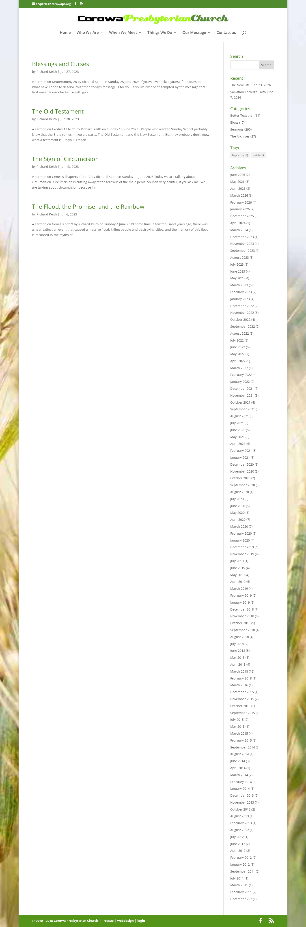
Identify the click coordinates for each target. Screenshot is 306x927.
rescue (108, 920)
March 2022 (239, 368)
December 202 (241, 899)
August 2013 (239, 816)
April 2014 (238, 768)
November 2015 (242, 699)
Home (65, 33)
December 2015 (242, 692)
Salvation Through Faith (248, 92)
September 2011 (242, 871)
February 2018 (241, 678)
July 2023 (237, 264)
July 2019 (237, 561)
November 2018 (242, 616)
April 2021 (238, 443)
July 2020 (237, 499)
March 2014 (239, 775)
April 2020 (238, 519)
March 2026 (239, 195)
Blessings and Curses (60, 64)
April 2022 (238, 361)
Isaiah (258, 155)
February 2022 (241, 374)
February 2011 (241, 892)
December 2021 (242, 388)
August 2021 (239, 416)
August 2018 (239, 637)
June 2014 (237, 761)
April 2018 (238, 664)
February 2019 (241, 595)
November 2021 (242, 395)
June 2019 (237, 568)
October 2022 (240, 319)
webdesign (125, 920)
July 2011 (237, 878)
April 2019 (238, 581)
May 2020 (237, 512)
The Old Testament (58, 111)
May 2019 (237, 575)
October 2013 (240, 809)
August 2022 (239, 333)
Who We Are (88, 33)
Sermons (237, 129)
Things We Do (159, 33)
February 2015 (241, 740)
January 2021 (240, 457)
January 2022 (240, 381)
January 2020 (240, 540)
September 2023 (242, 250)
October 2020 (240, 478)
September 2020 (242, 485)
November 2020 (242, 471)
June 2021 (237, 430)
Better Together (242, 115)
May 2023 (237, 278)
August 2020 (239, 492)
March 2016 (239, 685)
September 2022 (242, 326)
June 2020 (237, 506)
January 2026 (240, 209)
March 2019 (239, 588)
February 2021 (241, 450)
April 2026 (238, 188)
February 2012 (241, 857)
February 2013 (241, 823)
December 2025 (242, 216)
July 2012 (237, 837)
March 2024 (239, 230)
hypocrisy (240, 155)
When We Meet (123, 33)
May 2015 (237, 726)
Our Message (194, 33)
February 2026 (241, 202)
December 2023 (242, 237)
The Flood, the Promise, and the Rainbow (88, 206)
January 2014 (240, 788)
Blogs (234, 122)
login (141, 920)
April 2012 (238, 850)
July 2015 (237, 719)
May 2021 (237, 437)
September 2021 (242, 409)
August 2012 (239, 830)
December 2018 (242, 609)
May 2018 (237, 657)
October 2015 (240, 706)
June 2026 (237, 174)
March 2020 (239, 526)
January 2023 (240, 299)
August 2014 (239, 754)
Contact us (226, 33)
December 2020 (242, 464)
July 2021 (237, 423)
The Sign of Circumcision (65, 159)
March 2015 (239, 733)
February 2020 (241, 533)
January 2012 (240, 864)
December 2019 (242, 547)
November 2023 (242, 243)
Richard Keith (47, 71)
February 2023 (241, 292)
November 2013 (242, 802)
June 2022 (237, 347)
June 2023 (237, 271)
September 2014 (242, 747)
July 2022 (237, 340)
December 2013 (242, 795)
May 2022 (237, 354)
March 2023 (239, 285)
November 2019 (242, 554)
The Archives (240, 136)
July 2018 (237, 644)
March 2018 (239, 671)
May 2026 (237, 181)
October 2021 (240, 402)
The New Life (240, 85)
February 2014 (241, 782)
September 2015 (242, 713)
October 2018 (240, 623)
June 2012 (237, 844)
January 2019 (240, 602)
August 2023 (239, 257)
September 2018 (242, 630)
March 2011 (239, 885)
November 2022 (242, 312)
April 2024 (238, 223)
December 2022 (242, 306)
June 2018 (237, 650)
